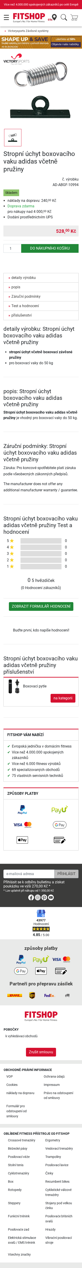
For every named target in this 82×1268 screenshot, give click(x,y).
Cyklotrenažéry (18, 1173)
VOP (9, 1077)
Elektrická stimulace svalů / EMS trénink (22, 1240)
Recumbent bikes (57, 1182)
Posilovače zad (18, 1230)
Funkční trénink (19, 1216)
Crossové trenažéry (21, 1140)
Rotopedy (15, 1190)
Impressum (52, 1085)
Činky (49, 1173)
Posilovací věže (19, 1157)
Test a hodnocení (25, 306)
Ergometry (52, 1140)
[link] (22, 809)
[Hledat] (63, 18)
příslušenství (21, 315)
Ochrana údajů (54, 1077)
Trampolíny (53, 1157)
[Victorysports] (16, 59)
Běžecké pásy (17, 1149)
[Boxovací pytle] (13, 686)
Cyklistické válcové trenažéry (58, 1192)
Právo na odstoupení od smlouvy (58, 1095)
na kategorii (63, 698)
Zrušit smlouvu (41, 1052)
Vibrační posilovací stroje (58, 1240)
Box (10, 1182)
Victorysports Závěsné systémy (28, 31)
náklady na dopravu (20, 1093)
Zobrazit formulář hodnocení (41, 606)
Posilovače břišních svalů (58, 1218)
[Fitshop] (29, 17)
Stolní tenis (15, 1165)
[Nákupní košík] (75, 18)
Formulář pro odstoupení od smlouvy (16, 1111)
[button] (12, 137)
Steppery (14, 1203)
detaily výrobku (23, 277)
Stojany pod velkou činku (58, 1205)
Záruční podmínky (26, 296)
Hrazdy (50, 1230)
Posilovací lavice (56, 1165)
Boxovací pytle (34, 686)
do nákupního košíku (50, 248)
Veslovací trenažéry (59, 1149)
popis (15, 287)
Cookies (12, 1085)
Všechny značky (19, 1255)
